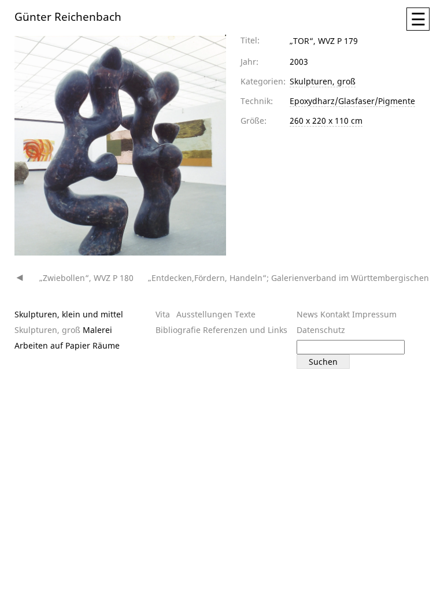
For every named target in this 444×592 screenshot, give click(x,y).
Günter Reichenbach (67, 16)
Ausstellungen (204, 314)
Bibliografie (178, 329)
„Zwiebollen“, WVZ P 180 (86, 277)
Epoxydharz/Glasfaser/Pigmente (352, 100)
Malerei (97, 329)
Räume (106, 345)
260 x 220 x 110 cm (326, 120)
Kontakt (335, 314)
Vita (163, 314)
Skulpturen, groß (323, 81)
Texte (245, 314)
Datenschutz (321, 329)
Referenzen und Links (245, 329)
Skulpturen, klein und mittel (68, 314)
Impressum (374, 314)
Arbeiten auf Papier (52, 345)
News (307, 314)
